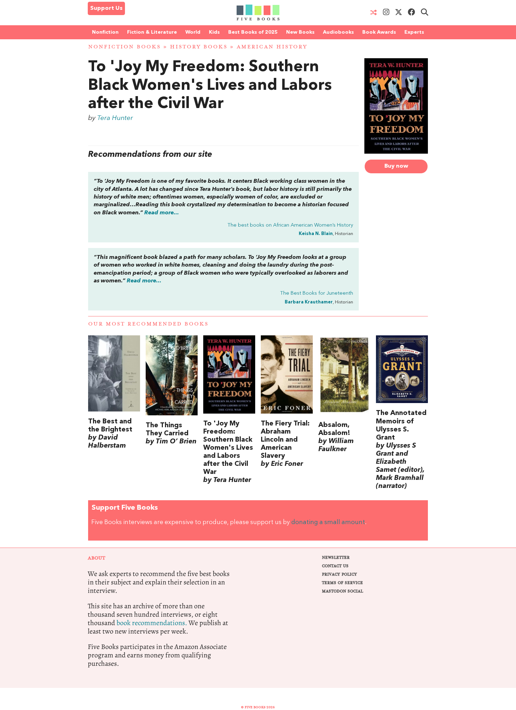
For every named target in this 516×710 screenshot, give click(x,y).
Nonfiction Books (124, 47)
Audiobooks (338, 32)
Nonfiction (105, 32)
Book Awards (379, 32)
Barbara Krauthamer (309, 302)
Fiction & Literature (152, 32)
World (192, 32)
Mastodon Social (342, 591)
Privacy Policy (339, 574)
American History (272, 47)
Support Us (106, 8)
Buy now (396, 166)
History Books (198, 47)
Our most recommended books (148, 324)
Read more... (161, 213)
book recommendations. (152, 623)
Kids (214, 32)
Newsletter (336, 557)
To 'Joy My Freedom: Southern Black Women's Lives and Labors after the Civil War (210, 86)
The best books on (290, 225)
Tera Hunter (115, 118)
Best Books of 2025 (253, 32)
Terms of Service (342, 582)
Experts (414, 32)
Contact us (335, 566)
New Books (300, 32)
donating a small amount (328, 522)
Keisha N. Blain (316, 234)
